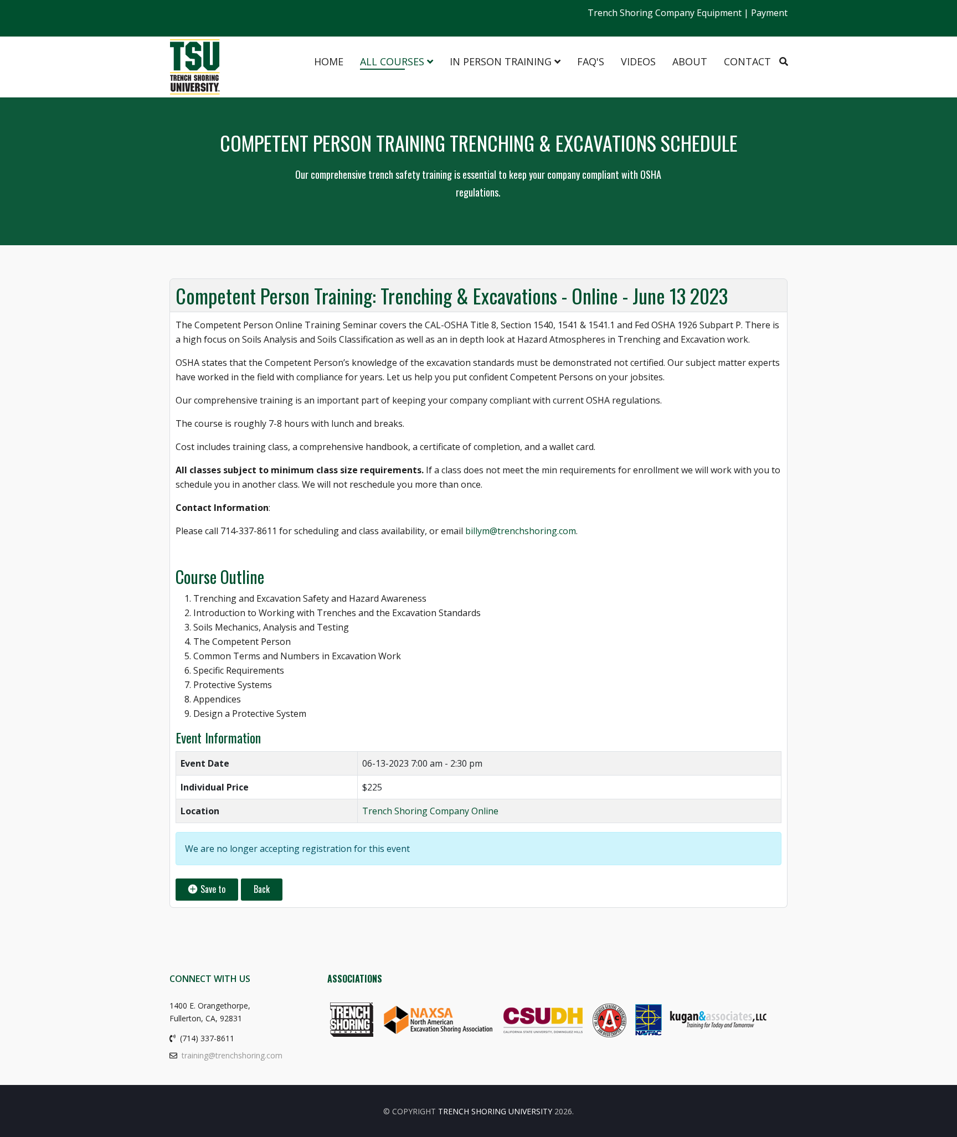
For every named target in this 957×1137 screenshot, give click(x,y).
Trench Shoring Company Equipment (665, 13)
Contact (747, 61)
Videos (638, 61)
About (689, 61)
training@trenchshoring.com (232, 1055)
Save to (211, 889)
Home (328, 61)
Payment (769, 13)
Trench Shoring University (495, 1111)
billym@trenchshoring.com (520, 531)
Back (262, 889)
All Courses (392, 61)
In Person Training (501, 61)
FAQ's (590, 61)
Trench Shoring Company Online (430, 811)
